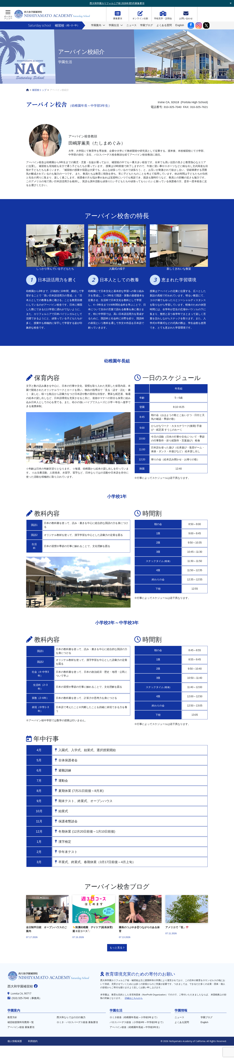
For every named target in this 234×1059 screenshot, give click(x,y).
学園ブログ (146, 25)
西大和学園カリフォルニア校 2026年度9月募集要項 (117, 3)
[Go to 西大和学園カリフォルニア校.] (27, 90)
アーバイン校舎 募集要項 (20, 1027)
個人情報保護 (14, 1041)
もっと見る (116, 947)
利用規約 (33, 1041)
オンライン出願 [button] (140, 18)
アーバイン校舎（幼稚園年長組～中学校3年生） (135, 1027)
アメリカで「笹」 (175, 927)
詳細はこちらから (134, 998)
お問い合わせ (186, 18)
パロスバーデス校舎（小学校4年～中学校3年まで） (137, 1022)
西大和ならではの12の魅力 (71, 1017)
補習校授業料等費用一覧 (20, 1022)
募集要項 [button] (117, 18)
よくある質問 (164, 25)
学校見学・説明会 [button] (163, 18)
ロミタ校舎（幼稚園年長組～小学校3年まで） (134, 1017)
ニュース (131, 25)
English (179, 25)
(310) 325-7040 (20, 998)
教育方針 (12, 1017)
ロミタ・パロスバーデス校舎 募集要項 (77, 1022)
